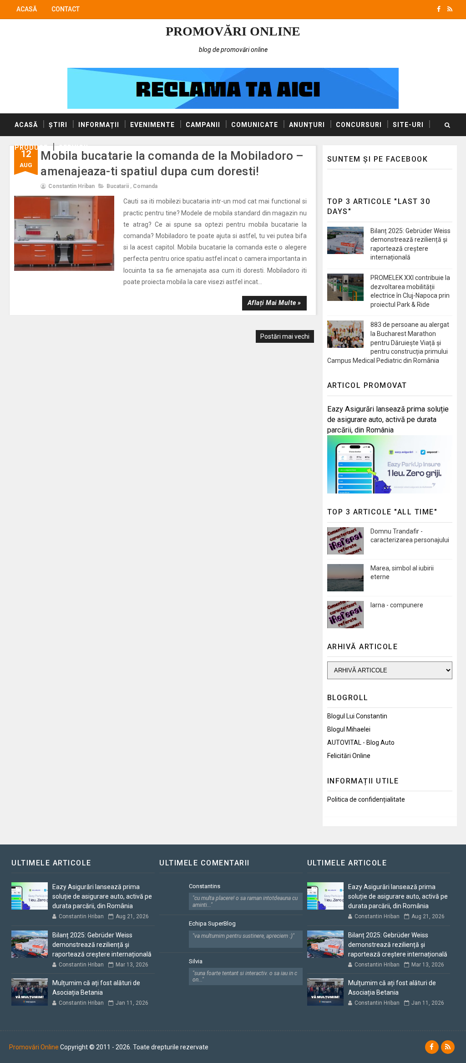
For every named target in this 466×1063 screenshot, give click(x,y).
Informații (98, 124)
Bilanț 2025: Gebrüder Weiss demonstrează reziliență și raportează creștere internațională (102, 944)
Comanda (145, 186)
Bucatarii (117, 186)
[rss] (450, 9)
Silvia (196, 961)
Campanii (203, 124)
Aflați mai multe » (274, 302)
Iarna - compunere (396, 605)
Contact (65, 9)
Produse (31, 147)
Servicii (73, 147)
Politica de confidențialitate (366, 799)
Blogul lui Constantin (357, 716)
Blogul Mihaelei (348, 729)
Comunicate (254, 124)
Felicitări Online (348, 755)
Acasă (26, 9)
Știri (58, 124)
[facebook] (439, 9)
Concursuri (359, 124)
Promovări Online (233, 31)
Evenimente (152, 124)
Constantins (204, 886)
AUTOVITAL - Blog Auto (361, 742)
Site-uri (408, 124)
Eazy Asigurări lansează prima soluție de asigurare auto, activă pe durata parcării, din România (388, 419)
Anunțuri (307, 124)
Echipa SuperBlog (212, 923)
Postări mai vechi (284, 336)
